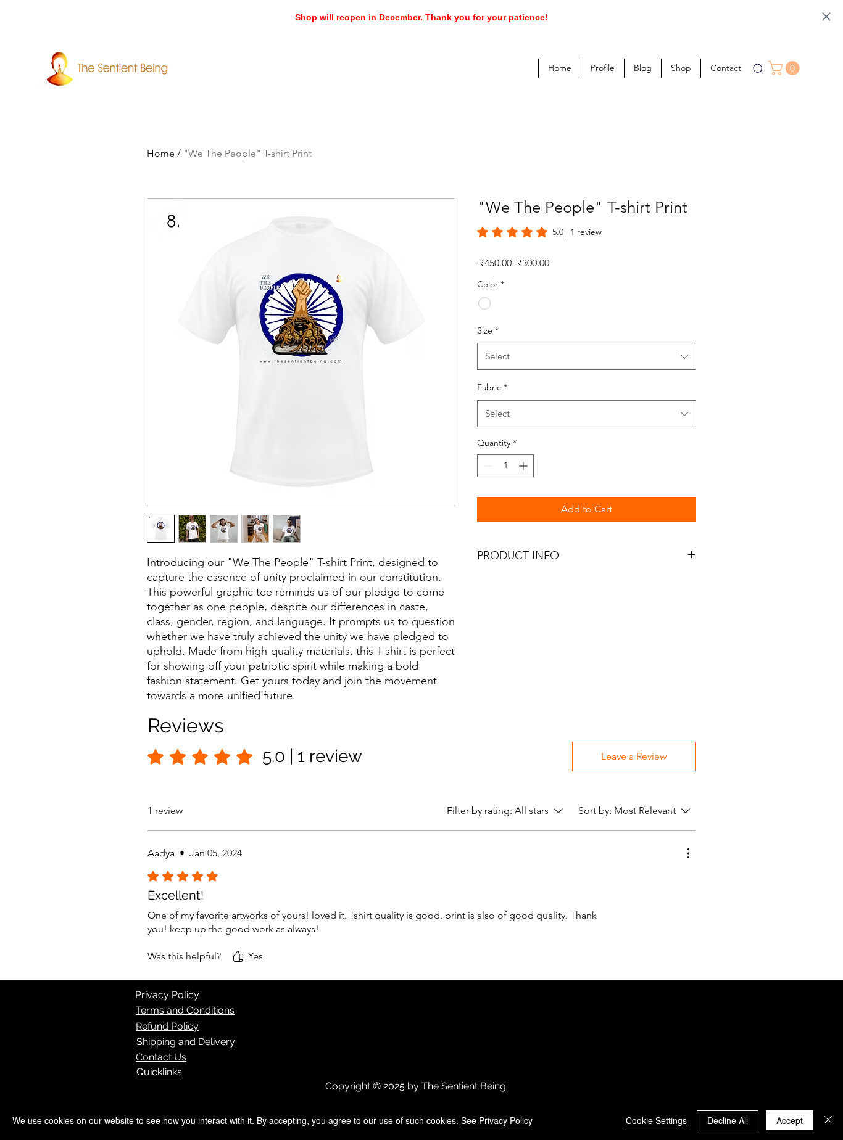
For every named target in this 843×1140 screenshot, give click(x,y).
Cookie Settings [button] (656, 1120)
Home (161, 153)
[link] (539, 231)
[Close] (828, 1120)
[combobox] (586, 356)
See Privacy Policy (497, 1120)
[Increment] (524, 466)
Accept (789, 1120)
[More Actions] (688, 853)
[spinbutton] (505, 466)
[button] (785, 68)
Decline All (727, 1120)
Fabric (492, 387)
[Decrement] (486, 466)
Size (488, 330)
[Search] (758, 68)
